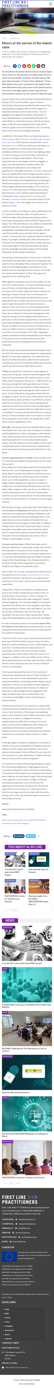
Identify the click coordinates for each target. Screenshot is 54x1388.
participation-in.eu (29, 1237)
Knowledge (10, 854)
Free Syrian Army (26, 139)
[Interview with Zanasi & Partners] (39, 859)
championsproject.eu (27, 1224)
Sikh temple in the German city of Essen (33, 575)
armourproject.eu (23, 1232)
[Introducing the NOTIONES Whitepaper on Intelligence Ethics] (27, 1113)
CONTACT (8, 1339)
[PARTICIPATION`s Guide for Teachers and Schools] (15, 886)
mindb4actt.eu (24, 1228)
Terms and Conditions (27, 1384)
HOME (7, 1309)
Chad (34, 196)
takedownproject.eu (27, 1219)
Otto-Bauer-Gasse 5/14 (15, 1352)
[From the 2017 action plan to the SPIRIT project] (15, 859)
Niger (39, 196)
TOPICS (7, 1318)
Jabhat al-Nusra (8, 139)
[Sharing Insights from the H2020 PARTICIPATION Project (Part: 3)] (39, 886)
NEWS (7, 1314)
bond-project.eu (19, 1241)
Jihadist (18, 193)
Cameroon (14, 199)
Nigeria (17, 196)
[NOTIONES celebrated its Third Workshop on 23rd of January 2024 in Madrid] (27, 1028)
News (5, 969)
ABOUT (7, 1335)
